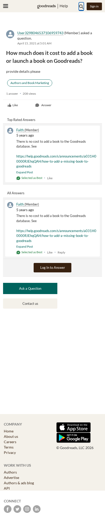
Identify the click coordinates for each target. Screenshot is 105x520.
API (7, 488)
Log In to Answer (52, 267)
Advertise (11, 477)
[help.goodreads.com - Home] (52, 6)
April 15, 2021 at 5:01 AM (34, 43)
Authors (10, 472)
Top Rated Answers (21, 120)
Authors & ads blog (19, 483)
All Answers (15, 193)
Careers (10, 442)
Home (9, 431)
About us (11, 436)
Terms (9, 447)
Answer (46, 105)
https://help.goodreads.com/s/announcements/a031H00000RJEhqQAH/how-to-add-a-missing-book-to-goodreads (56, 161)
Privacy (10, 452)
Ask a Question (30, 288)
